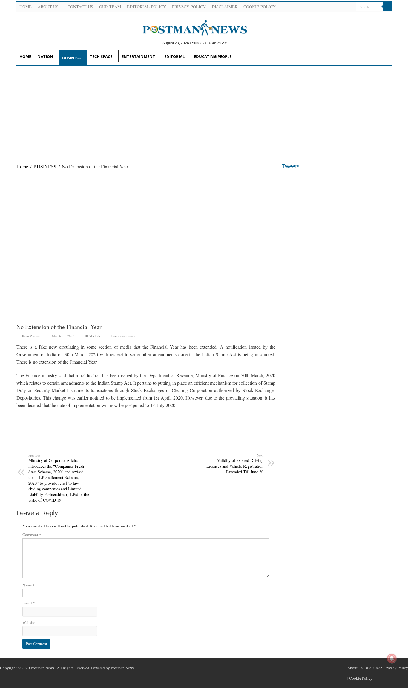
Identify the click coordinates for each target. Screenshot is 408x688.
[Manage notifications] (392, 658)
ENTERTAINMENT (138, 56)
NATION (45, 56)
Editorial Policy (146, 7)
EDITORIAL (174, 56)
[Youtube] (343, 7)
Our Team (110, 7)
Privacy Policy (189, 7)
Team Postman (32, 336)
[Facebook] (329, 7)
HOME (25, 56)
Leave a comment (123, 336)
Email (28, 603)
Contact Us (80, 7)
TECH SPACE (101, 56)
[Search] (387, 6)
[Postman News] (190, 27)
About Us (48, 7)
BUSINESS (71, 58)
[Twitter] (336, 7)
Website (28, 622)
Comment (31, 534)
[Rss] (322, 7)
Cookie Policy (259, 7)
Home (25, 7)
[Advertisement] (204, 111)
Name (28, 585)
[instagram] (351, 7)
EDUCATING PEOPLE (212, 56)
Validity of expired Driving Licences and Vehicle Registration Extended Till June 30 (234, 463)
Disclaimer (224, 7)
